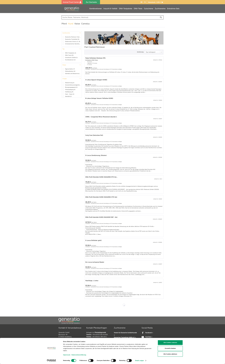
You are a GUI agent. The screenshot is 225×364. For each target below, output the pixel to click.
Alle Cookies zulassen (170, 342)
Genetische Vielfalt (71, 57)
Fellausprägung (70, 89)
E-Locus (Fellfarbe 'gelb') (93, 240)
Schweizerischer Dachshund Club (73, 43)
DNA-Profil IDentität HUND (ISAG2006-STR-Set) (101, 197)
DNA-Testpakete (70, 53)
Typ (63, 49)
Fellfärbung (69, 91)
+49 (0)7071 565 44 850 (100, 334)
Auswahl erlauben (170, 348)
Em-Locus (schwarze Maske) (94, 262)
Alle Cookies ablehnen (170, 354)
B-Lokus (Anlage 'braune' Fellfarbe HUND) (99, 98)
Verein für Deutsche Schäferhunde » (125, 334)
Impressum (66, 355)
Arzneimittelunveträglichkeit (73, 85)
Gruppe (64, 78)
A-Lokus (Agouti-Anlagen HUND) (96, 80)
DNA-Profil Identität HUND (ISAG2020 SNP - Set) (101, 217)
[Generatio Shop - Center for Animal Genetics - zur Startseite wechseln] (75, 9)
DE (141, 2)
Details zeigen (139, 360)
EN (145, 2)
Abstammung (69, 82)
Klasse (64, 65)
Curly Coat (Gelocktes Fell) (94, 135)
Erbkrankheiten (70, 71)
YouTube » (148, 337)
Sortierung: (140, 52)
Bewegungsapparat (71, 87)
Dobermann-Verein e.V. (72, 41)
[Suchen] (161, 17)
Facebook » (149, 332)
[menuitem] (141, 2)
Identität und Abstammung (73, 73)
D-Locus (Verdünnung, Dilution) (96, 155)
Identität (68, 96)
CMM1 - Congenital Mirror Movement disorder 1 (101, 117)
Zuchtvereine (66, 33)
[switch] (90, 360)
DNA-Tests (69, 55)
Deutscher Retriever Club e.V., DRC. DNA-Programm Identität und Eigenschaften (73, 37)
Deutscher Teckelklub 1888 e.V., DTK (73, 39)
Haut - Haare (69, 94)
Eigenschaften (70, 69)
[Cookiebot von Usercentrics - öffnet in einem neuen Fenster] (51, 360)
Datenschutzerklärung (79, 355)
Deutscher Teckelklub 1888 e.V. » (125, 337)
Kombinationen (70, 59)
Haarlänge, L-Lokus (91, 280)
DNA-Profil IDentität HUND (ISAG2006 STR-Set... (101, 177)
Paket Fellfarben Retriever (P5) (95, 58)
